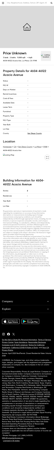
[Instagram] (4, 333)
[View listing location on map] (46, 56)
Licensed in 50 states (11, 441)
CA (15, 147)
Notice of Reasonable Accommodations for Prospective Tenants (23, 425)
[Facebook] (9, 333)
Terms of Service (44, 340)
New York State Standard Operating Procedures (25, 423)
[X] (14, 333)
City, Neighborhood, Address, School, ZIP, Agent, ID (27, 3)
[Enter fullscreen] (47, 157)
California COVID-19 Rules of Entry (24, 348)
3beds (5, 57)
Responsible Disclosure (37, 342)
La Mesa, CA (27, 61)
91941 (35, 61)
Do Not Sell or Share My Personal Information (19, 340)
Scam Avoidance (20, 342)
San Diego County (35, 133)
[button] (3, 3)
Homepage (7, 147)
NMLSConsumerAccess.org (12, 438)
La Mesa (37, 147)
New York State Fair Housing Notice (22, 422)
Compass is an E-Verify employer (15, 345)
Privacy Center (8, 342)
